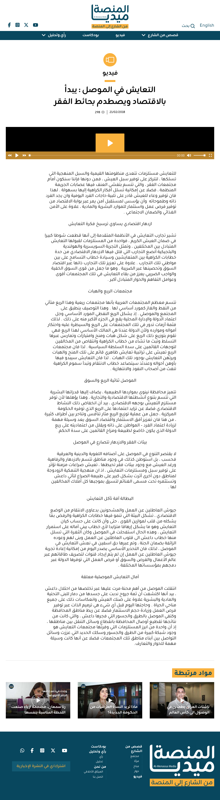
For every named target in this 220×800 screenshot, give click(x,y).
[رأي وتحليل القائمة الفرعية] (44, 35)
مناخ (136, 766)
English (207, 26)
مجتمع (134, 756)
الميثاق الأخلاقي (93, 772)
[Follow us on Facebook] (9, 24)
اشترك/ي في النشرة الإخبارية (41, 766)
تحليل (99, 761)
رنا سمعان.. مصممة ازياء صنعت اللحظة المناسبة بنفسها (38, 710)
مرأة (136, 761)
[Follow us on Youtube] (35, 24)
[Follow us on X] (26, 24)
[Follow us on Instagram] (17, 24)
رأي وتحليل (57, 35)
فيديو (120, 35)
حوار (136, 771)
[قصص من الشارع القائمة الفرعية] (144, 35)
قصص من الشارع (163, 35)
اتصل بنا (98, 777)
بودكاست (90, 35)
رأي (101, 756)
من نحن (100, 767)
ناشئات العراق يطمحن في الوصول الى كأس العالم (188, 710)
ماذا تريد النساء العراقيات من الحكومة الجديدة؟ (114, 710)
